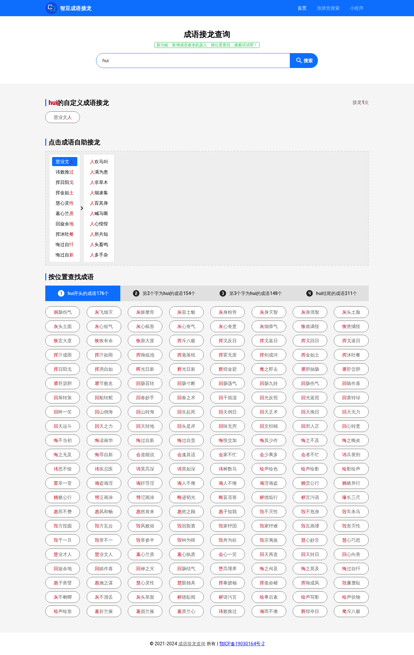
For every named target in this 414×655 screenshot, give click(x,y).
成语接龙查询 (191, 643)
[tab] (302, 8)
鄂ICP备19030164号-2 (242, 643)
